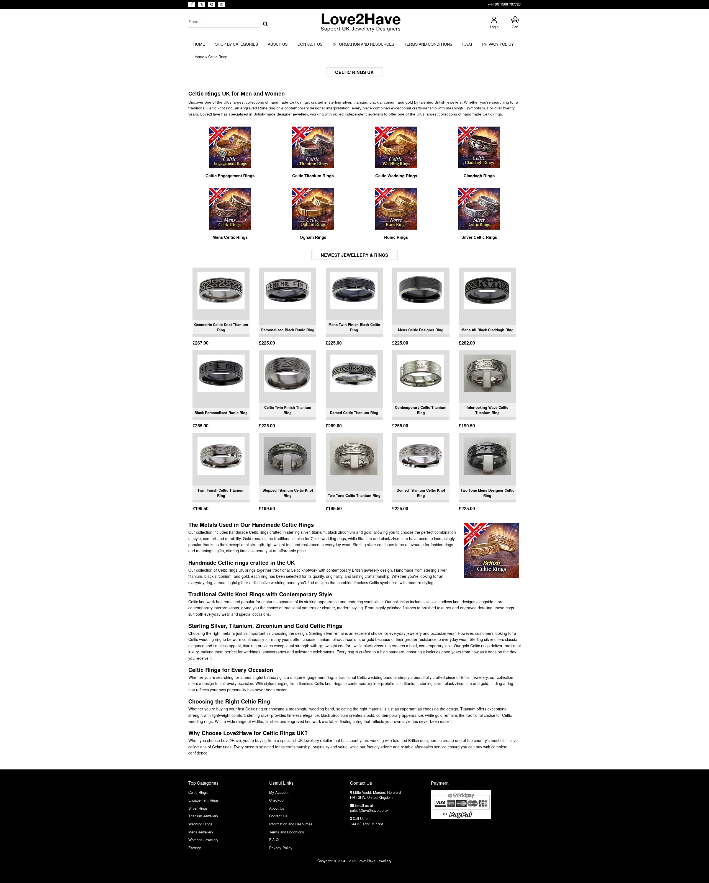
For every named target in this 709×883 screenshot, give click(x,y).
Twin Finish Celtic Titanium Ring (221, 492)
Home (199, 44)
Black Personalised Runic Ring (221, 412)
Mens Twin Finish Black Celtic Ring (354, 327)
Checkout (276, 800)
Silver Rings (198, 808)
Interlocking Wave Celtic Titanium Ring (487, 410)
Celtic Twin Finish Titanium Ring (287, 410)
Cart (515, 26)
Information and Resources (363, 44)
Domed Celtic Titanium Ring (354, 412)
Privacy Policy (498, 44)
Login (494, 26)
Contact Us (309, 44)
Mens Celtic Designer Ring (420, 329)
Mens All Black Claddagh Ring (487, 329)
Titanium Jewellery (203, 815)
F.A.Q (467, 44)
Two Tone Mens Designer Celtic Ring (487, 492)
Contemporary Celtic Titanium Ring (420, 410)
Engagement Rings (203, 800)
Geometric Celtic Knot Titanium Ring (221, 327)
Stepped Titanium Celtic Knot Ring (288, 492)
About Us (277, 44)
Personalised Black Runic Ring (287, 329)
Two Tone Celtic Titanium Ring (354, 495)
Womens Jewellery (203, 839)
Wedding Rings (200, 823)
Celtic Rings (218, 56)
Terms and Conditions (428, 44)
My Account (279, 792)
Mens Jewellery (200, 832)
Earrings (195, 847)
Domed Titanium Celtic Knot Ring (421, 492)
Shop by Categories (236, 44)
